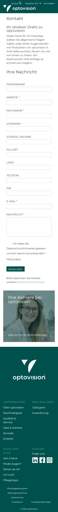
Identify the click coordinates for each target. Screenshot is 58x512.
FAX (8, 188)
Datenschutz (17, 497)
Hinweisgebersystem (17, 488)
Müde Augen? (12, 463)
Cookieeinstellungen (41, 502)
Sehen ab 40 (11, 469)
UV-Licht (9, 474)
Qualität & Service (9, 420)
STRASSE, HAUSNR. (18, 136)
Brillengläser (43, 402)
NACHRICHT (15, 214)
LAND (10, 162)
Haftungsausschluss (17, 493)
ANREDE (12, 97)
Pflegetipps (10, 480)
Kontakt (8, 433)
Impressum (17, 502)
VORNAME (14, 123)
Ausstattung (40, 413)
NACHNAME (15, 110)
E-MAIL (11, 201)
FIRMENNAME (15, 84)
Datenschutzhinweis (31, 282)
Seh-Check (10, 458)
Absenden (15, 269)
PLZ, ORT (12, 149)
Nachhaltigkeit (12, 413)
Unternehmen (14, 402)
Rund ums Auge (10, 450)
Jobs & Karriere (12, 427)
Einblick (8, 438)
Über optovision (13, 407)
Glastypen (38, 407)
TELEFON (12, 175)
